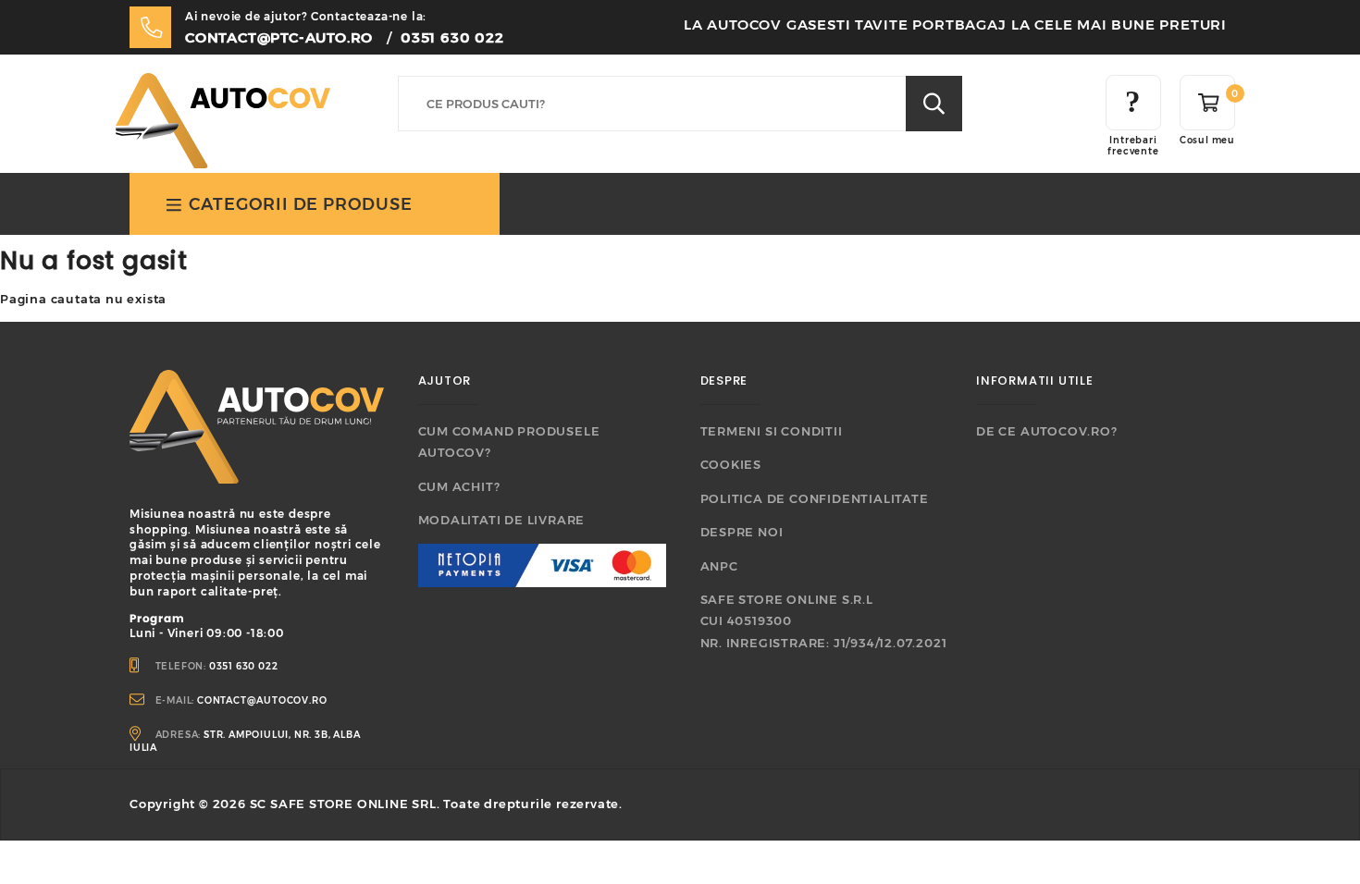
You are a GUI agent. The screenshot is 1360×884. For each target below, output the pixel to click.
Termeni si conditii (771, 431)
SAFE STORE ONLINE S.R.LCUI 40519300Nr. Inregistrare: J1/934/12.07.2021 (823, 621)
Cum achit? (459, 486)
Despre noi (742, 531)
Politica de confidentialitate (814, 498)
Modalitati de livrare (502, 519)
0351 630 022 (452, 37)
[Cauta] (934, 103)
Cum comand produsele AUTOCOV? (509, 442)
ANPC (719, 566)
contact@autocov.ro (262, 700)
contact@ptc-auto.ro (279, 37)
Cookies (731, 464)
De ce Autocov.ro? (1047, 431)
